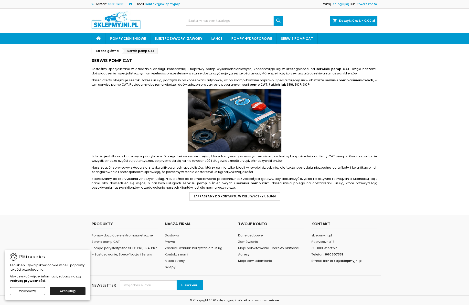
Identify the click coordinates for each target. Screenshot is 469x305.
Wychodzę (27, 291)
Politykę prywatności (27, 280)
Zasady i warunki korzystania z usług (193, 248)
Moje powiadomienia (255, 260)
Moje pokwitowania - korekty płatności (268, 248)
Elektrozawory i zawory (178, 38)
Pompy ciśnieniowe (128, 38)
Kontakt (320, 224)
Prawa (170, 241)
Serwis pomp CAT (297, 38)
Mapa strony (175, 260)
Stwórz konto (366, 4)
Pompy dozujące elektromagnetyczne (122, 235)
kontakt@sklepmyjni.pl (163, 4)
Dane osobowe (250, 235)
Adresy (243, 254)
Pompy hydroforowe (251, 38)
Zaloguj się (340, 4)
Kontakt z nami (176, 254)
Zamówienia (248, 241)
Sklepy (170, 267)
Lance (216, 38)
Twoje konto (252, 224)
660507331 (116, 4)
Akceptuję (68, 291)
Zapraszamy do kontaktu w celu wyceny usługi (234, 196)
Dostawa (172, 235)
